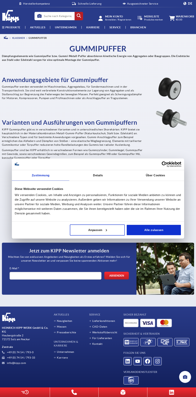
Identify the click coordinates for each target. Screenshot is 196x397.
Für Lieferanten (102, 338)
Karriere (93, 27)
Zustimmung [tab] (41, 175)
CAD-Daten (99, 326)
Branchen (138, 27)
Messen (61, 326)
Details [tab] (98, 175)
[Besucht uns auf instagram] (157, 361)
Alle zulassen (153, 229)
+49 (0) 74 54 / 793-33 (20, 357)
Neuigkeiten (64, 320)
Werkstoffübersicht (104, 332)
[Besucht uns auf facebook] (147, 361)
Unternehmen (66, 27)
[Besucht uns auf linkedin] (127, 361)
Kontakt (97, 343)
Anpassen (95, 229)
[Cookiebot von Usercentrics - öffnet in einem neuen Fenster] (164, 164)
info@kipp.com (16, 362)
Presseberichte (66, 332)
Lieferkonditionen (103, 320)
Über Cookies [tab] (155, 175)
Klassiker (18, 38)
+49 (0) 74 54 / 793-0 (19, 352)
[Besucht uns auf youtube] (137, 361)
